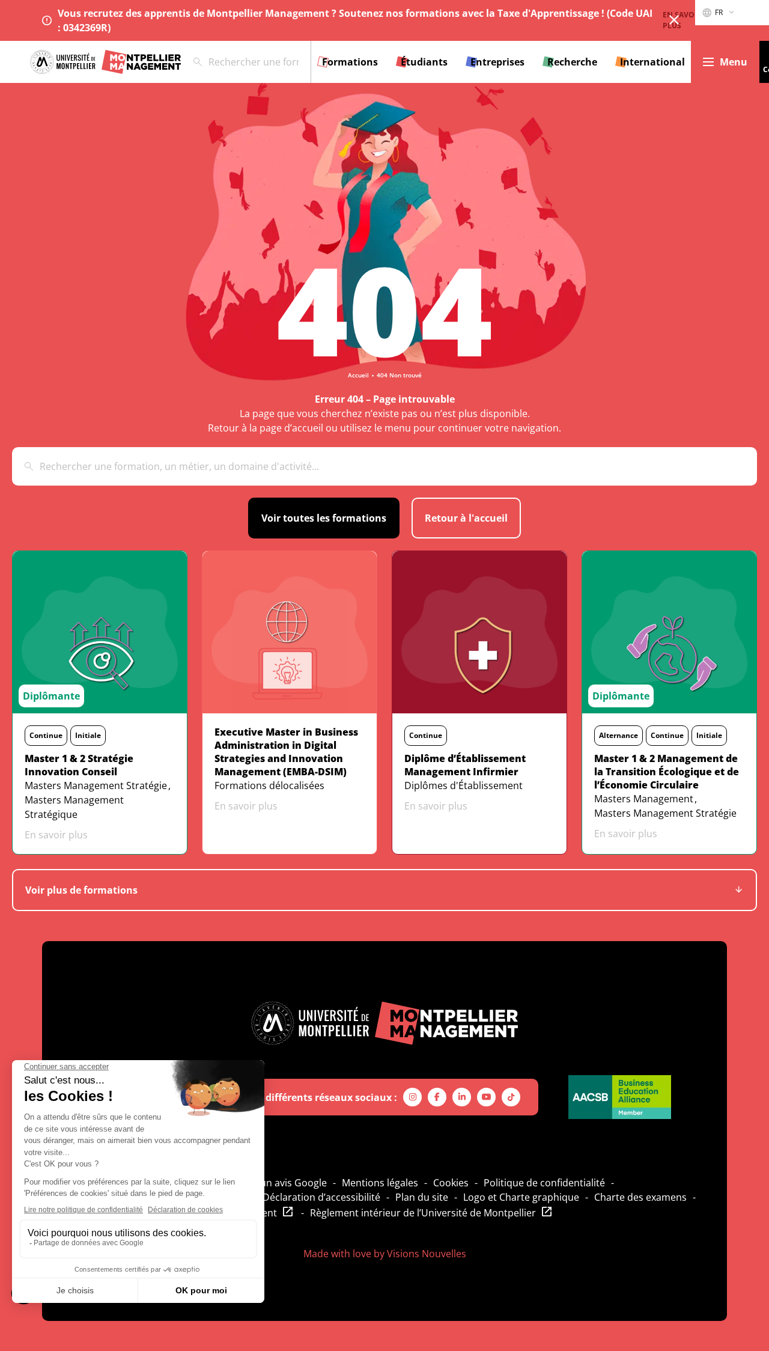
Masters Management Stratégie (96, 785)
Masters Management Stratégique (74, 807)
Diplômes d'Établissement (463, 785)
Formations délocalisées (269, 785)
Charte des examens (640, 1197)
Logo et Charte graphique (521, 1197)
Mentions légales (380, 1182)
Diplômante (51, 696)
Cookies (451, 1182)
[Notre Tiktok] (511, 1097)
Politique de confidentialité (544, 1182)
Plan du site (421, 1197)
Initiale (88, 735)
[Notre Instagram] (412, 1097)
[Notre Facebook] (437, 1097)
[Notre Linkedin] (461, 1097)
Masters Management (643, 798)
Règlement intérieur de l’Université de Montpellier (423, 1212)
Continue (45, 735)
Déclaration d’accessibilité (321, 1197)
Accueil (358, 375)
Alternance (618, 735)
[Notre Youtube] (486, 1097)
